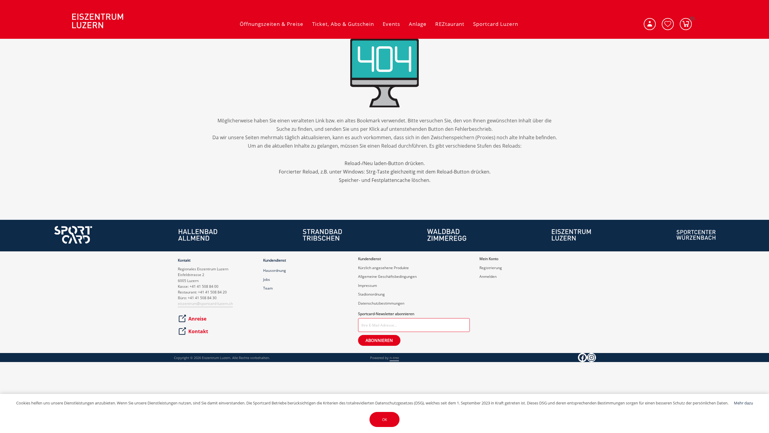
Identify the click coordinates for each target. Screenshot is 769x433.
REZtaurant (449, 23)
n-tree (394, 357)
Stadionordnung (371, 294)
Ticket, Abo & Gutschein (343, 23)
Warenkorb (691, 19)
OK (384, 419)
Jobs (266, 279)
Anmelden (488, 276)
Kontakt (198, 331)
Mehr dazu (743, 403)
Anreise (197, 318)
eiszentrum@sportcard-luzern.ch (205, 303)
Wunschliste (668, 24)
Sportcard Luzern (495, 23)
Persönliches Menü (650, 24)
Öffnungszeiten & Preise (271, 23)
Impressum (367, 285)
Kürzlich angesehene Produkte (383, 267)
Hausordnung (274, 270)
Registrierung (490, 267)
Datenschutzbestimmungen (381, 303)
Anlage (418, 23)
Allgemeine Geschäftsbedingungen (387, 276)
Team (268, 288)
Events (391, 23)
